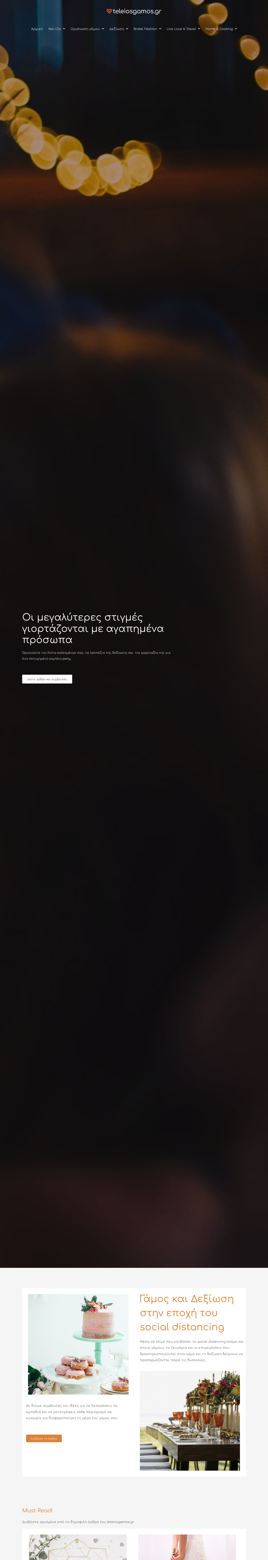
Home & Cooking (219, 29)
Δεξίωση (116, 29)
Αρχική (37, 29)
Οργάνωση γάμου (85, 29)
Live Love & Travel (181, 29)
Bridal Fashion (145, 29)
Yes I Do (54, 29)
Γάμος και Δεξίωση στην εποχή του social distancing (187, 1313)
